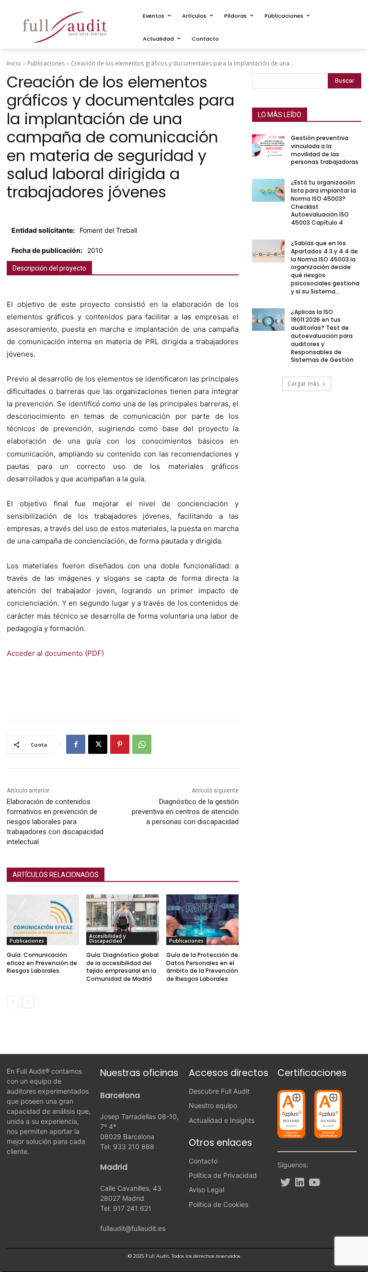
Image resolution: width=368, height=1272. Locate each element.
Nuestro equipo (213, 1105)
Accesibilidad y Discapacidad (107, 938)
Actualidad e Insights (221, 1120)
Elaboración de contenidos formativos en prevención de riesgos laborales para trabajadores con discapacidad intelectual (55, 821)
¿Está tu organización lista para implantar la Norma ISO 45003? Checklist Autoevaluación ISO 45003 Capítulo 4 (323, 202)
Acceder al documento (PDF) (55, 653)
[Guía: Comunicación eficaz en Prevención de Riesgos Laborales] (43, 919)
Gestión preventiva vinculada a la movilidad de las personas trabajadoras (324, 150)
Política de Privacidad (223, 1175)
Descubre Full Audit (219, 1091)
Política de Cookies (218, 1204)
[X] (97, 744)
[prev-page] (13, 1002)
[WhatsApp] (141, 744)
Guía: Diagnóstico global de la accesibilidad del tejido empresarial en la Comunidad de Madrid (122, 967)
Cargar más (303, 384)
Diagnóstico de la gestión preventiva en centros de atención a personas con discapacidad (185, 811)
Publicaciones (46, 63)
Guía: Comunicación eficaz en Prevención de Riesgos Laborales (42, 963)
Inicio (14, 63)
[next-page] (28, 1002)
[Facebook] (75, 744)
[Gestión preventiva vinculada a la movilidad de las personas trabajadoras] (268, 145)
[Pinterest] (119, 744)
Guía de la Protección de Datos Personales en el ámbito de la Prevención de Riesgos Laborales (202, 967)
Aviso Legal (206, 1189)
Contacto (203, 1161)
